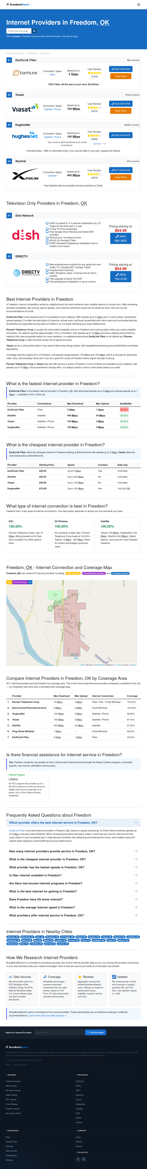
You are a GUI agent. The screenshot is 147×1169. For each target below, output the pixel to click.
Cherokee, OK (36, 944)
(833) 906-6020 (122, 69)
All (30, 582)
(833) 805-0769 (122, 103)
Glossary (9, 1146)
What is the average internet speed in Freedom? (42, 907)
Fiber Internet (11, 1085)
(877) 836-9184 (122, 170)
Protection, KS (13, 940)
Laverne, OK (63, 944)
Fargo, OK (111, 940)
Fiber (52, 74)
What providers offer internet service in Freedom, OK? (46, 915)
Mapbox (134, 665)
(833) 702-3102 (121, 276)
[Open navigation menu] (139, 4)
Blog (7, 1137)
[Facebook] (78, 1159)
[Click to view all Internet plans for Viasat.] (25, 107)
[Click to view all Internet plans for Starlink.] (25, 173)
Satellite (48, 109)
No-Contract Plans (13, 1113)
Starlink (11, 415)
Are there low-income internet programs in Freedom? (45, 883)
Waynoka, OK (13, 937)
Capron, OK (106, 937)
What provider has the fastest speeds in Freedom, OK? (46, 867)
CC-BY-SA (118, 665)
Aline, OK (24, 944)
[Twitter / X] (84, 1159)
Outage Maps (11, 1155)
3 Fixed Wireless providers (94, 573)
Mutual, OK (48, 940)
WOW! (78, 1117)
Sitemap (9, 1160)
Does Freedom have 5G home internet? (36, 899)
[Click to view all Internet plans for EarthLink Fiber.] (25, 72)
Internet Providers (13, 1081)
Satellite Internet (12, 1108)
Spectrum (80, 1095)
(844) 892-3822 (121, 238)
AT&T (78, 1090)
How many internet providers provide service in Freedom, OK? (52, 851)
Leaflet (82, 665)
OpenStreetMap (99, 665)
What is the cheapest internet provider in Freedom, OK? (47, 859)
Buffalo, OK (81, 937)
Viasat (10, 421)
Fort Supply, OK (67, 937)
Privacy (8, 1064)
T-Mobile (79, 1108)
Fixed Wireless (20, 582)
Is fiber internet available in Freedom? (35, 875)
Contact (79, 1146)
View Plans (121, 76)
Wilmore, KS (123, 940)
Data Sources (11, 1150)
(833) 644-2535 (122, 135)
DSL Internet (11, 1099)
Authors (79, 1141)
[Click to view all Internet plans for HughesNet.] (25, 135)
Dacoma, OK (119, 937)
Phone (57, 109)
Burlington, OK (99, 940)
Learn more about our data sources (46, 1015)
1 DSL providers (73, 573)
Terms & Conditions (20, 1064)
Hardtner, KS (94, 937)
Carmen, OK (74, 940)
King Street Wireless (23, 731)
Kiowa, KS (85, 940)
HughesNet (13, 427)
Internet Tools (11, 1141)
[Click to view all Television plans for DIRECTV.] (26, 272)
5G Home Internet (13, 1090)
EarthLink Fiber (15, 409)
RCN (78, 1113)
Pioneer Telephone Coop (25, 702)
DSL (9, 582)
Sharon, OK (26, 940)
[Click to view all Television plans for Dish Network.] (26, 234)
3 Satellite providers (120, 573)
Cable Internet (11, 1095)
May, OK (37, 940)
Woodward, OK (52, 937)
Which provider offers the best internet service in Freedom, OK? (53, 822)
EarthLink (80, 1081)
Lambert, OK (60, 940)
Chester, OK (12, 944)
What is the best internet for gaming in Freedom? (43, 891)
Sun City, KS (50, 944)
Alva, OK (39, 937)
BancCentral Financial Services (29, 707)
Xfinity (78, 1085)
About (78, 1137)
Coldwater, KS (133, 937)
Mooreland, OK (27, 937)
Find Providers (97, 1032)
